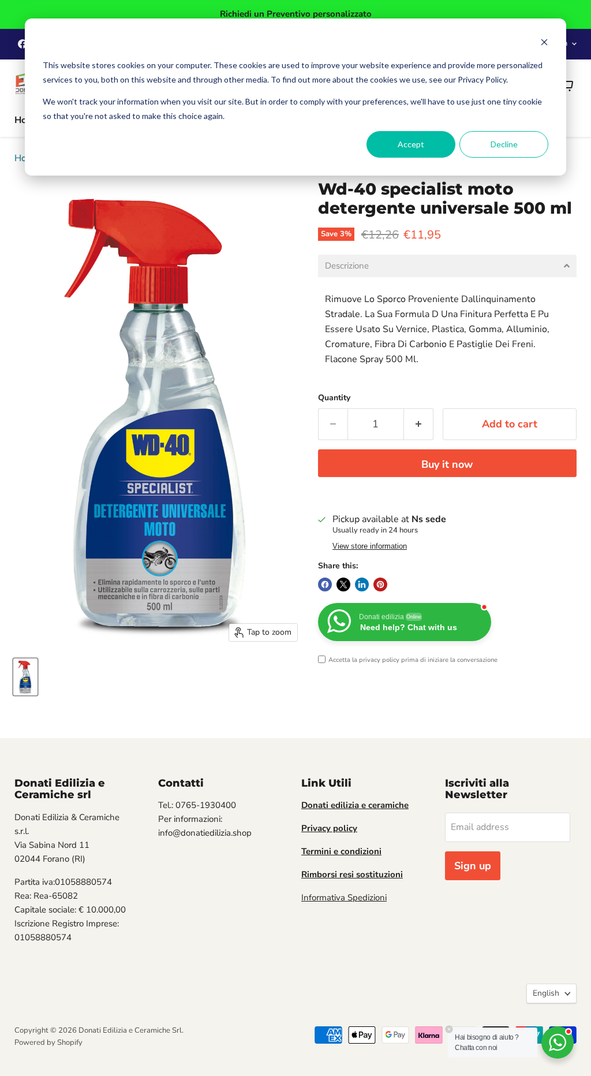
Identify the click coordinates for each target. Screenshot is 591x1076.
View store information (369, 546)
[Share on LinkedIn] (362, 584)
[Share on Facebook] (325, 584)
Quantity (334, 398)
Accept (411, 144)
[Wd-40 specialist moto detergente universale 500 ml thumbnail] (25, 676)
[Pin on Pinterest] (380, 584)
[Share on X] (343, 584)
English (546, 993)
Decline (504, 144)
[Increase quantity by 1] (418, 424)
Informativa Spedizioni (344, 897)
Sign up (472, 866)
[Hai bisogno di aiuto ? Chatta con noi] (557, 1042)
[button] (447, 266)
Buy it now (447, 464)
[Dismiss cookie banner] (544, 43)
